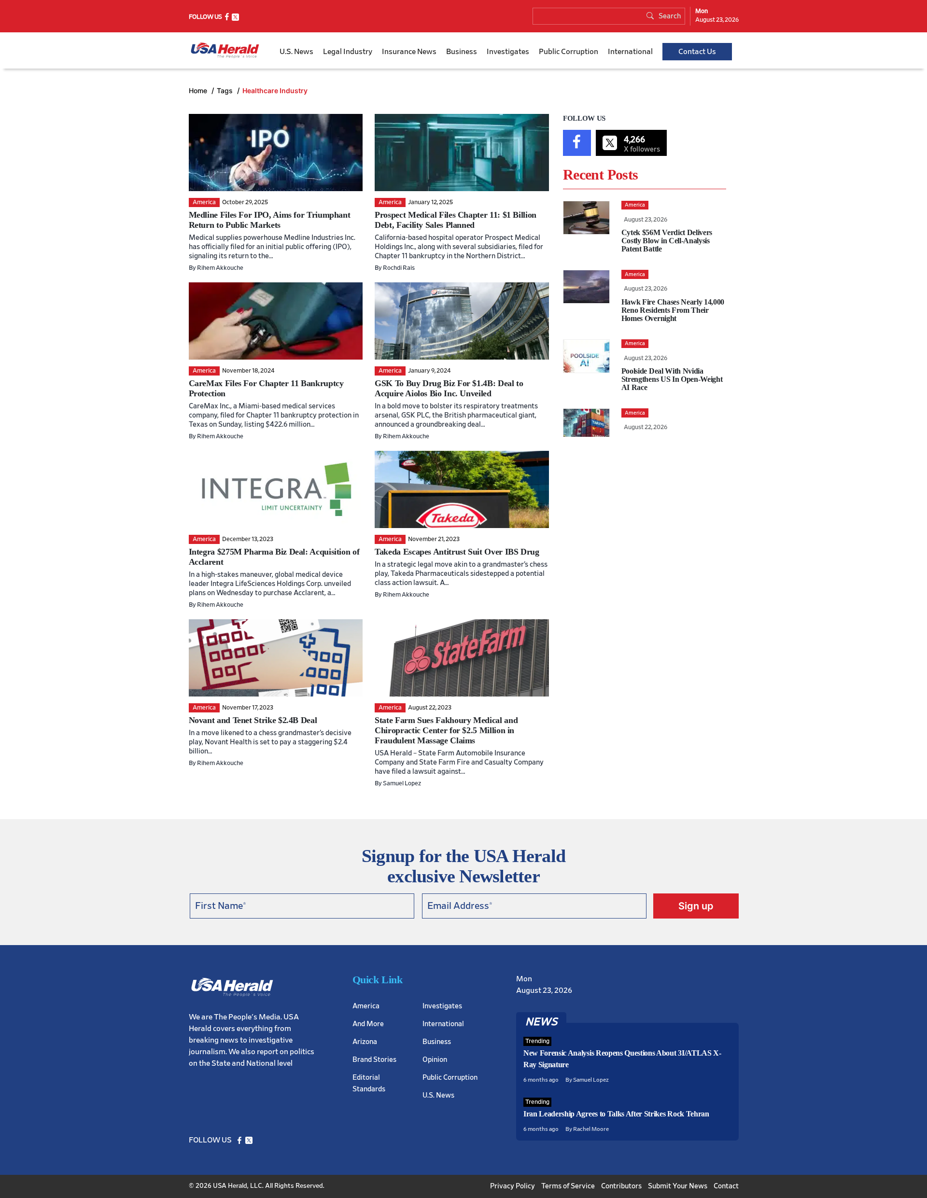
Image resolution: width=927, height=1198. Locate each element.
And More (368, 1024)
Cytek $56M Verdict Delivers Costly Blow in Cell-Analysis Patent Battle (666, 240)
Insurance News (409, 52)
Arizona (364, 1041)
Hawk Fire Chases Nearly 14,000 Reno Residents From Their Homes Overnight (672, 310)
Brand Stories (374, 1059)
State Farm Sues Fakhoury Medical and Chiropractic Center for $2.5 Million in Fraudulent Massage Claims (446, 730)
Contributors (621, 1186)
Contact (726, 1186)
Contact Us (697, 52)
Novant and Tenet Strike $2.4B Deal (253, 720)
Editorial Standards (368, 1083)
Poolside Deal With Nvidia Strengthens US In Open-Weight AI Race (672, 379)
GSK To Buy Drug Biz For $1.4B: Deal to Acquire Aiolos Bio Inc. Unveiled (449, 388)
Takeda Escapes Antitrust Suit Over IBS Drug (457, 552)
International (630, 52)
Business (461, 52)
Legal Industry (347, 52)
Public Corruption (568, 52)
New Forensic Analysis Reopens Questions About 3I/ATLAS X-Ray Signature (622, 1059)
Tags (226, 90)
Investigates (508, 52)
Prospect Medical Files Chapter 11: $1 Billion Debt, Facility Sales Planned (455, 220)
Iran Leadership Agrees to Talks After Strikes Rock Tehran (616, 1114)
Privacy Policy (512, 1186)
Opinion (434, 1059)
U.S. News (296, 52)
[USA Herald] (225, 50)
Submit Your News (677, 1186)
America (365, 1006)
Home (199, 90)
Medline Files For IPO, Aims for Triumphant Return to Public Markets (270, 220)
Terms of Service (568, 1186)
